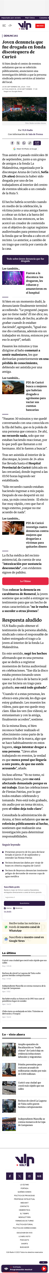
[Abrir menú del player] (43, 1262)
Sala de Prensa (35, 134)
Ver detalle (7, 911)
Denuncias (11, 36)
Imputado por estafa (11, 18)
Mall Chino (30, 18)
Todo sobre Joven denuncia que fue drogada (25, 259)
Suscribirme (24, 903)
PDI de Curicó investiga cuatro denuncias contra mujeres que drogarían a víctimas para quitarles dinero (37, 534)
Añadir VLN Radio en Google (27, 149)
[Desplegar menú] (4, 26)
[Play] (44, 1268)
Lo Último (25, 581)
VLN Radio (27, 130)
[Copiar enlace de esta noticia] (30, 143)
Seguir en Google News (13, 91)
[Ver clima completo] (10, 26)
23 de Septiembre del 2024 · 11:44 (16, 87)
